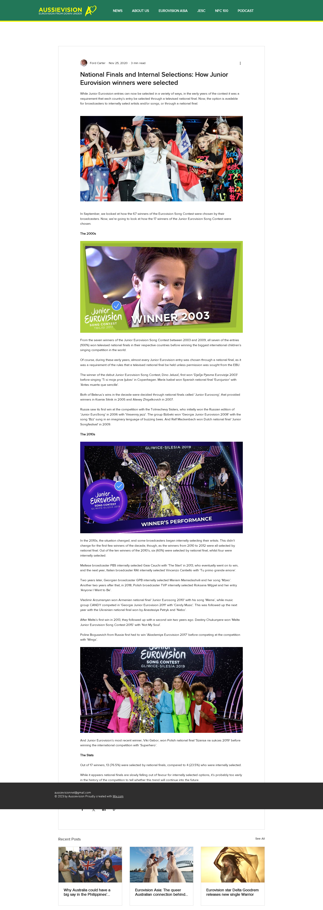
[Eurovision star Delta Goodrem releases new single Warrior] (233, 864)
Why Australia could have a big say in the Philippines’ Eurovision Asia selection (87, 892)
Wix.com (118, 796)
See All (260, 838)
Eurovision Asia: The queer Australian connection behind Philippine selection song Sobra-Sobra (160, 892)
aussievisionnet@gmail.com (72, 793)
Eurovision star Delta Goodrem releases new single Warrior (232, 892)
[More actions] (240, 63)
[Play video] (161, 287)
